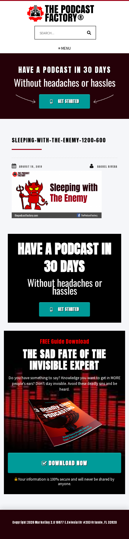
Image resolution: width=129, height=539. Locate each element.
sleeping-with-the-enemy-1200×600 (59, 140)
